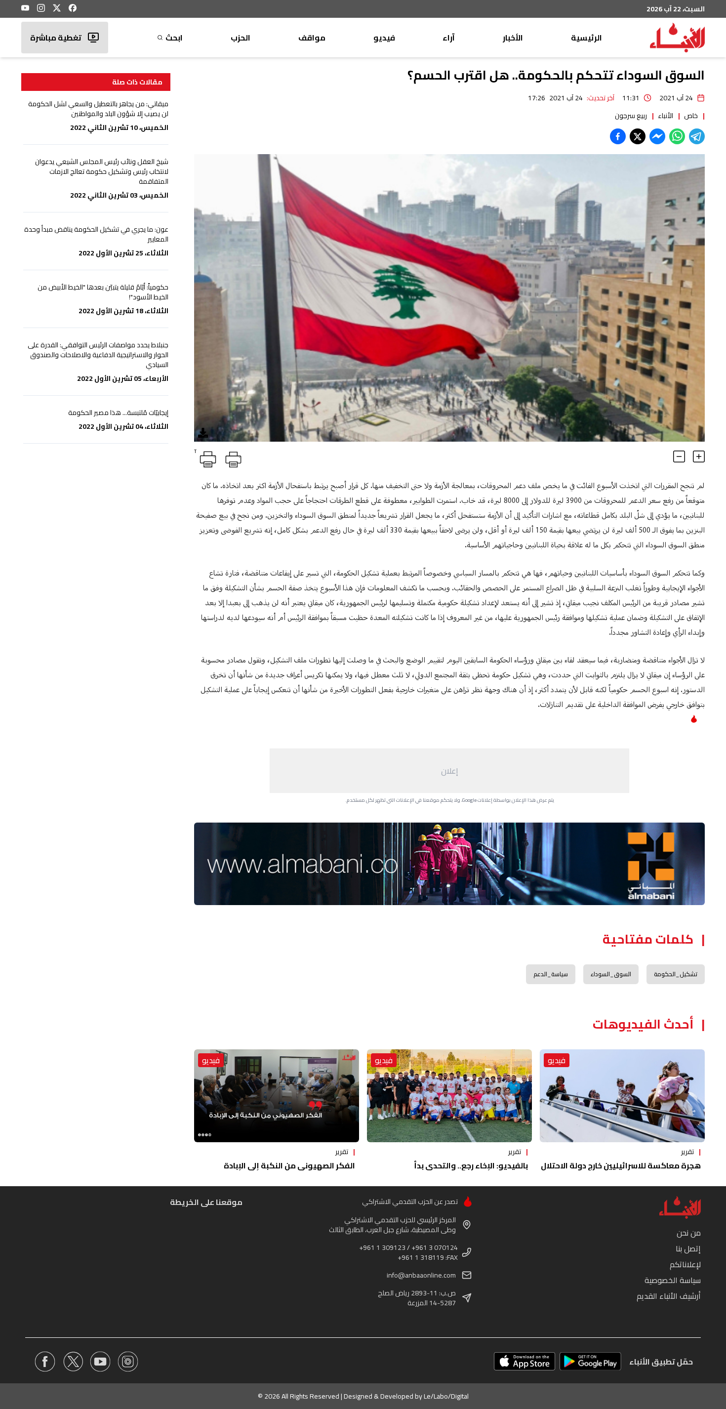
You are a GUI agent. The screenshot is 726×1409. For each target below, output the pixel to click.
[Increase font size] (699, 456)
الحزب (240, 37)
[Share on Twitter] (637, 136)
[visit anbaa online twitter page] (72, 1361)
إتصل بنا (688, 1248)
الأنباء (665, 116)
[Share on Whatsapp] (677, 136)
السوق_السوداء (611, 974)
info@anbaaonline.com (421, 1275)
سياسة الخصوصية (673, 1280)
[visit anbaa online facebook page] (45, 1361)
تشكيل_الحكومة (675, 974)
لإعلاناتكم (685, 1264)
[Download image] (203, 433)
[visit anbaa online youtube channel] (100, 1361)
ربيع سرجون (631, 116)
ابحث (174, 37)
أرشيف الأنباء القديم (669, 1295)
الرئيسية (586, 37)
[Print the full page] (232, 457)
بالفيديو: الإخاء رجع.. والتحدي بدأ (471, 1165)
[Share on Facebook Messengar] (657, 136)
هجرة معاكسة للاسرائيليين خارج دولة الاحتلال (621, 1165)
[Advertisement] (449, 770)
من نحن (689, 1232)
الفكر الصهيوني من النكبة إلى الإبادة (289, 1165)
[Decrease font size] (679, 456)
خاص (691, 116)
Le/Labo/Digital (446, 1396)
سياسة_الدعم (550, 974)
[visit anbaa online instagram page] (128, 1361)
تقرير (687, 1151)
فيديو (384, 37)
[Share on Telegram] (697, 136)
